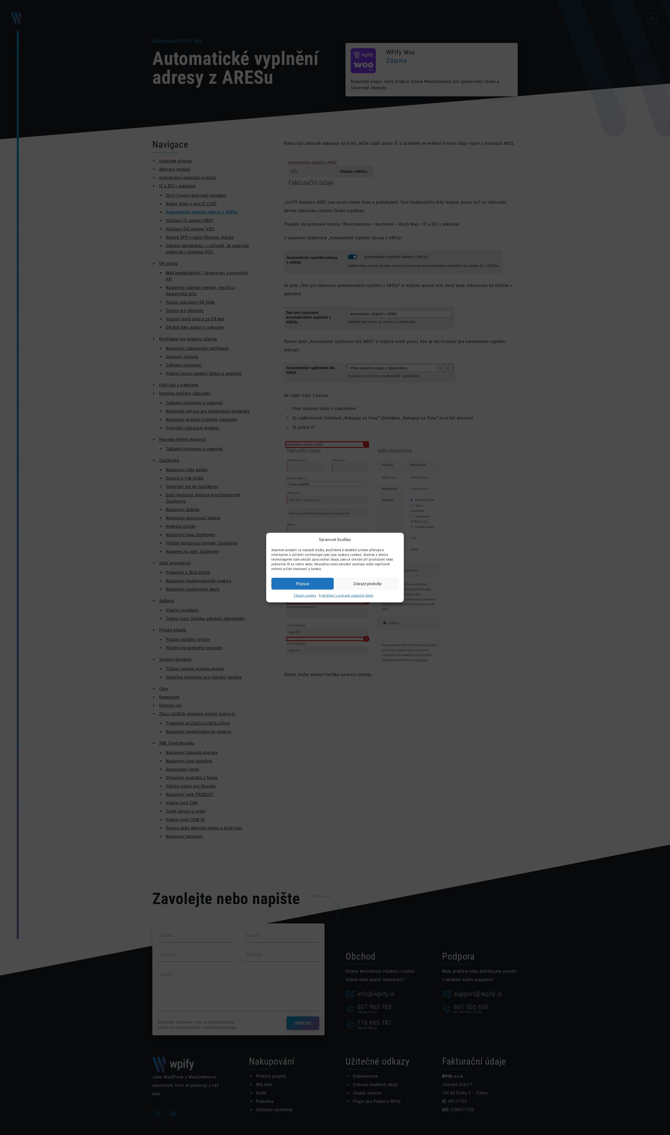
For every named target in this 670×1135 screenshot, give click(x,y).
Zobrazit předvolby (367, 583)
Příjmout (302, 583)
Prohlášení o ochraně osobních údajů (346, 595)
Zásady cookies (305, 595)
